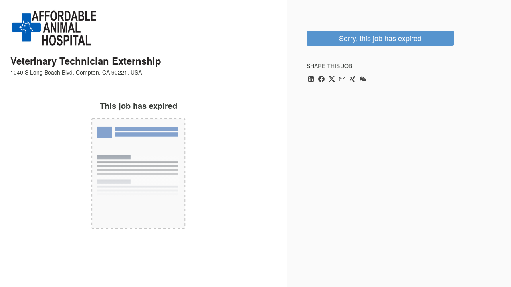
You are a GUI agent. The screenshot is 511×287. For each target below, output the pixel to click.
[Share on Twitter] (332, 79)
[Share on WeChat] (363, 79)
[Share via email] (342, 79)
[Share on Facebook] (321, 79)
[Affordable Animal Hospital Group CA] (54, 29)
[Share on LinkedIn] (311, 79)
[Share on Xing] (352, 79)
